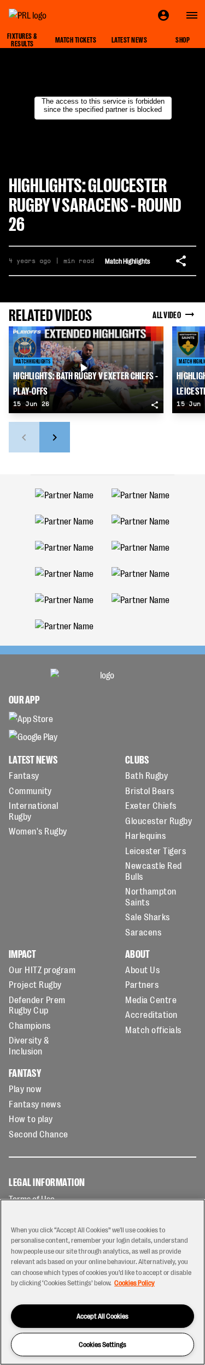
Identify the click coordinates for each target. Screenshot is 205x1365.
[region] (102, 1282)
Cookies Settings (102, 1344)
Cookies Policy (134, 1282)
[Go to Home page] (52, 15)
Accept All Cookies (102, 1316)
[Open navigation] (192, 15)
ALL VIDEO (167, 314)
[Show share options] (181, 261)
